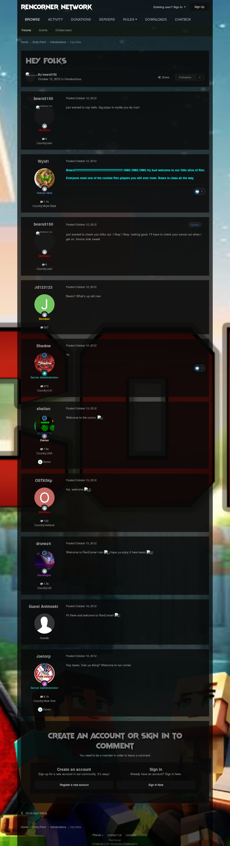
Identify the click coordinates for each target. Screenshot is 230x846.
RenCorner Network (56, 6)
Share (165, 77)
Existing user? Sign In (168, 7)
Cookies (131, 835)
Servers (107, 19)
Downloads (156, 19)
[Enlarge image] (100, 417)
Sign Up (199, 7)
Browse (32, 19)
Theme (97, 835)
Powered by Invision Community (115, 844)
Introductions (72, 79)
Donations (81, 19)
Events (43, 30)
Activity (55, 19)
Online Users (63, 30)
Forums (26, 30)
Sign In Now (155, 785)
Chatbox (183, 19)
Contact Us (114, 835)
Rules (129, 19)
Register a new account (74, 785)
